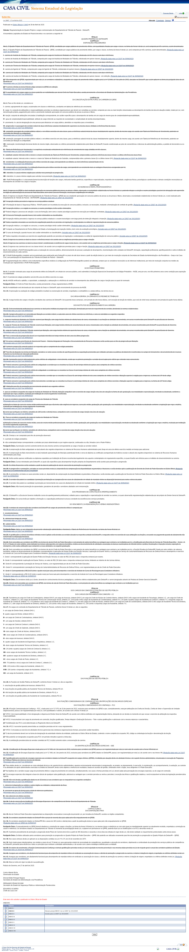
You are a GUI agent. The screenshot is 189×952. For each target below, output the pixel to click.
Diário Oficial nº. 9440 (20, 25)
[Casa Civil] (171, 951)
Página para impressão (182, 17)
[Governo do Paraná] (178, 949)
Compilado (160, 21)
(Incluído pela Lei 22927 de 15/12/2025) (112, 229)
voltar (180, 13)
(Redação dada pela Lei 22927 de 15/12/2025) (96, 69)
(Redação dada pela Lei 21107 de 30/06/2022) (117, 59)
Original (168, 21)
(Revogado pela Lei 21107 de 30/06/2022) (18, 83)
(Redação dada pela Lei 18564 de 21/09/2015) (19, 576)
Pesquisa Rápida (168, 13)
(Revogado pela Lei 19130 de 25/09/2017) (18, 850)
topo (181, 944)
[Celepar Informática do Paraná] (158, 949)
